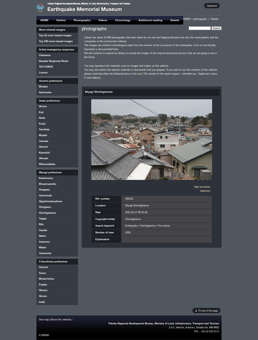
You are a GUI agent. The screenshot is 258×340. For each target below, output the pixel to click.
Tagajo (43, 218)
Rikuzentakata (47, 164)
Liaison (43, 72)
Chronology (123, 20)
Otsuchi (43, 146)
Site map (44, 319)
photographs (200, 19)
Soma (42, 273)
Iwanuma (44, 241)
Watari (42, 247)
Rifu (41, 224)
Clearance (44, 55)
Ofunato (43, 158)
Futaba (43, 284)
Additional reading (150, 20)
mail (139, 73)
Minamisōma (46, 278)
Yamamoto (45, 253)
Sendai (43, 230)
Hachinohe (45, 92)
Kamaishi (44, 152)
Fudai (42, 123)
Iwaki (42, 302)
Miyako (43, 135)
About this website (61, 319)
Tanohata (44, 129)
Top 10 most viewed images (55, 35)
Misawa (43, 86)
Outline (61, 20)
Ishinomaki (45, 195)
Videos (102, 20)
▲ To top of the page (206, 310)
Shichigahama (47, 212)
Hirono (43, 106)
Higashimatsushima (50, 201)
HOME (44, 20)
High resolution (202, 186)
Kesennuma (46, 178)
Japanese (212, 5)
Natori (42, 235)
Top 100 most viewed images (56, 41)
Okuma (43, 290)
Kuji (41, 112)
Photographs (82, 20)
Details (174, 20)
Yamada (43, 141)
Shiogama (45, 207)
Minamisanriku (47, 184)
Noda (42, 117)
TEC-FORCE (46, 66)
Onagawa (44, 189)
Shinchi (43, 267)
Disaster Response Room (53, 61)
